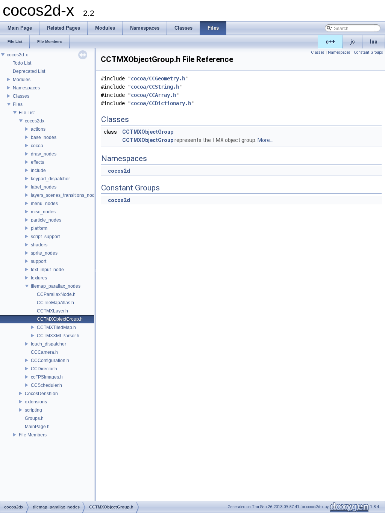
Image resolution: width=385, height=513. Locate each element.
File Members (33, 435)
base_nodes (43, 137)
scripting (33, 410)
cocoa (37, 145)
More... (265, 140)
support (38, 261)
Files (18, 104)
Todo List (22, 63)
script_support (45, 236)
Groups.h (34, 418)
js (352, 42)
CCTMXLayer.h (52, 311)
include (38, 170)
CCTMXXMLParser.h (58, 335)
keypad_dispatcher (50, 178)
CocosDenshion (41, 393)
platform (39, 228)
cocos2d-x (17, 54)
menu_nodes (44, 203)
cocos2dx (34, 121)
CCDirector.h (44, 368)
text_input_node (47, 269)
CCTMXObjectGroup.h (60, 319)
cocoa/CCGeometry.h (158, 78)
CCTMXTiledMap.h (56, 327)
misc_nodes (43, 211)
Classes (21, 96)
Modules (21, 79)
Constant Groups (368, 52)
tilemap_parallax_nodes (55, 286)
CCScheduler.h (46, 385)
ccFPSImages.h (47, 377)
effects (37, 162)
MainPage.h (37, 426)
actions (38, 129)
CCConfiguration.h (50, 360)
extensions (36, 401)
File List (27, 112)
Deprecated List (29, 71)
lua (373, 42)
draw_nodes (43, 154)
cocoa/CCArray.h (153, 95)
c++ (330, 42)
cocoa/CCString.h (155, 87)
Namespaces (26, 88)
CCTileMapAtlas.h (55, 302)
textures (39, 278)
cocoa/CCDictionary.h (161, 103)
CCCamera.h (44, 352)
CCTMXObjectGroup (147, 132)
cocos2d (119, 171)
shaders (39, 244)
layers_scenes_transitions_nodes (65, 195)
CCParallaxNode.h (56, 294)
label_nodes (43, 187)
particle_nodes (46, 220)
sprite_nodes (44, 253)
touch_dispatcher (48, 344)
